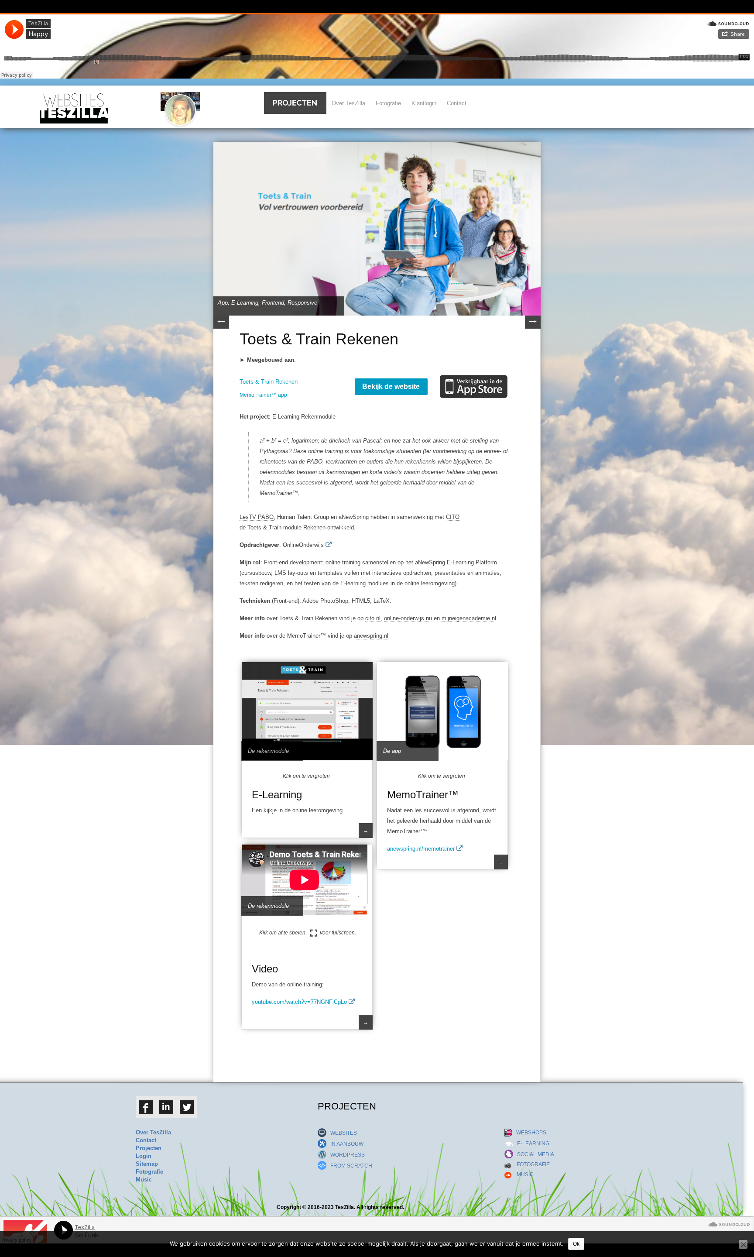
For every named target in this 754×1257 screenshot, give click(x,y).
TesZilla (344, 1207)
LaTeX (382, 601)
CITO (452, 517)
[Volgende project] (533, 327)
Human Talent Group (303, 517)
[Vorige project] (221, 327)
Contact (456, 103)
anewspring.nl (371, 635)
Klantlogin (423, 103)
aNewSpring (354, 517)
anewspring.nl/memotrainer (421, 848)
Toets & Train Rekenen (269, 381)
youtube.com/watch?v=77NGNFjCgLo (300, 1002)
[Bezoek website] (329, 545)
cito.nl (372, 618)
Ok (576, 1244)
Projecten (148, 1148)
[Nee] (743, 1244)
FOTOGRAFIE (530, 1164)
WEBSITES (341, 1133)
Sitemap (147, 1164)
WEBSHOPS (529, 1133)
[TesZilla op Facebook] (146, 1112)
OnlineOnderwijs (304, 545)
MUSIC (522, 1174)
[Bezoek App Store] (477, 379)
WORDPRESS (345, 1155)
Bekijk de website (391, 386)
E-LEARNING (531, 1143)
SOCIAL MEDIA (533, 1154)
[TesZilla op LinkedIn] (166, 1112)
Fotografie (388, 103)
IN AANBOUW (344, 1144)
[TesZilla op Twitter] (187, 1112)
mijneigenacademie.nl (469, 618)
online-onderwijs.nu (408, 618)
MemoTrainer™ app (263, 395)
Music (144, 1179)
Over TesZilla (348, 103)
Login (143, 1156)
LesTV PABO (257, 517)
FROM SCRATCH (349, 1166)
